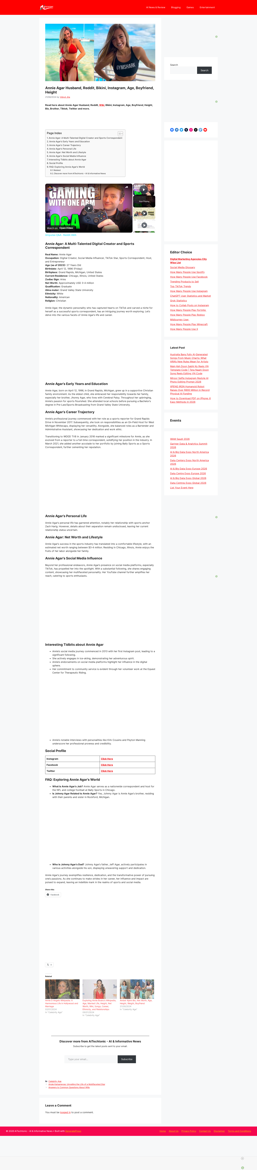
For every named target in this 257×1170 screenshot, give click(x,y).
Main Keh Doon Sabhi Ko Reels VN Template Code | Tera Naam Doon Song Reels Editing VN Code (189, 370)
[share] (126, 187)
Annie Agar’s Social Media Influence (67, 156)
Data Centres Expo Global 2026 (188, 482)
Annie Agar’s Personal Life (62, 148)
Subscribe (126, 1059)
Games (190, 7)
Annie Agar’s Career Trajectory (65, 145)
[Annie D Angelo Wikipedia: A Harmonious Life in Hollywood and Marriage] (62, 989)
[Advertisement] (191, 190)
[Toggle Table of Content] (119, 133)
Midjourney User (179, 319)
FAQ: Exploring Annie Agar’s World (67, 167)
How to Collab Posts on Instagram (189, 305)
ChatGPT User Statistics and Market (190, 295)
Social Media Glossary (182, 267)
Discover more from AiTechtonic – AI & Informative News (80, 173)
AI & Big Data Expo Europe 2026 (188, 468)
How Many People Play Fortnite (188, 310)
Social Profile (56, 163)
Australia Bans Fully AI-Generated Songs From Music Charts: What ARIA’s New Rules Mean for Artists (189, 358)
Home (163, 1131)
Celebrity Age (54, 1081)
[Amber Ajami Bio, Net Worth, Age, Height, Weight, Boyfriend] (137, 989)
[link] (50, 188)
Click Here (107, 758)
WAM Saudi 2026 (180, 438)
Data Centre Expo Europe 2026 (188, 473)
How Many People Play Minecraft (189, 324)
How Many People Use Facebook (189, 276)
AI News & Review (155, 7)
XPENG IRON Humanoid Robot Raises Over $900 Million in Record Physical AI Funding (190, 390)
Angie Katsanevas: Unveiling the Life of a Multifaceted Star (76, 1084)
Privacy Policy (188, 1131)
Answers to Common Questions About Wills (69, 1087)
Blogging (176, 7)
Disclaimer (219, 1131)
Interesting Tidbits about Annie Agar (67, 159)
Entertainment (207, 7)
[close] (242, 1158)
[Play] (144, 213)
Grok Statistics (178, 300)
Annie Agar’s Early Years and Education (69, 141)
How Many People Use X (184, 329)
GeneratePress (73, 1131)
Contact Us (205, 1131)
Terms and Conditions (239, 1131)
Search (174, 64)
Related (57, 170)
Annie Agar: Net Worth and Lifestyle (67, 152)
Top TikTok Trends (180, 286)
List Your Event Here (181, 487)
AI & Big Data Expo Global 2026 (188, 478)
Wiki (101, 105)
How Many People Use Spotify (187, 272)
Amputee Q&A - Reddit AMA (72, 188)
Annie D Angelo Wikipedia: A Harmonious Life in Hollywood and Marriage (61, 1003)
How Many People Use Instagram (189, 291)
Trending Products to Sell (184, 281)
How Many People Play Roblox (187, 314)
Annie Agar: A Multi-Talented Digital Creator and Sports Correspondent (85, 138)
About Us (173, 1131)
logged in (65, 1112)
